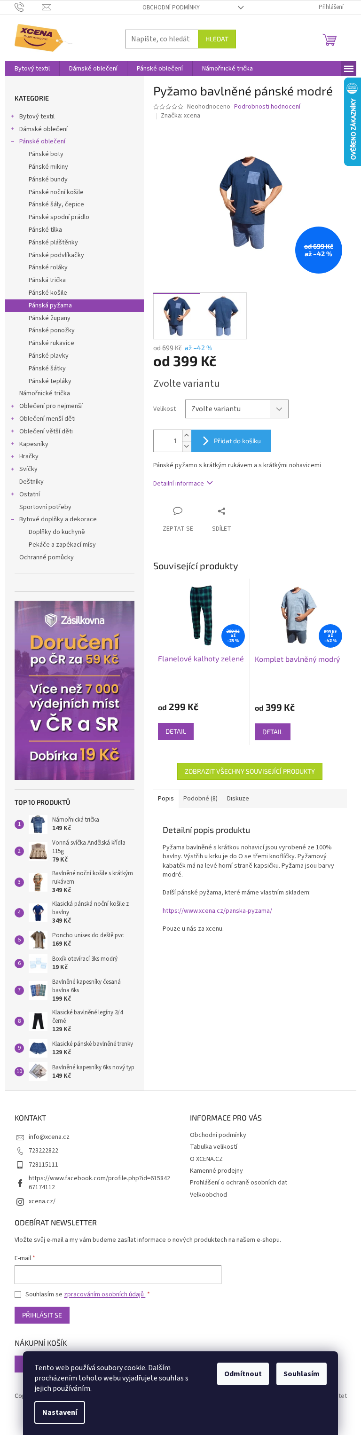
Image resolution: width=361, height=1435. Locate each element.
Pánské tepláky (50, 381)
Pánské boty (46, 154)
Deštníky (31, 481)
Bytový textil (37, 116)
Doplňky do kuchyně (57, 532)
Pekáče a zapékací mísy (62, 544)
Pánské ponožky (52, 330)
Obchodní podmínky (171, 7)
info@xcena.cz (49, 1137)
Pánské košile (48, 293)
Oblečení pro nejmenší (51, 406)
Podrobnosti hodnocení (267, 106)
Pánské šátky (47, 368)
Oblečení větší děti (46, 431)
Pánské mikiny (48, 167)
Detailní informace (178, 483)
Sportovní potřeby (45, 507)
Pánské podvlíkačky (56, 255)
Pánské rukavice (51, 343)
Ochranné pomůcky (46, 557)
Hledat (216, 39)
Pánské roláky (48, 267)
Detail (175, 731)
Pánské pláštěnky (53, 242)
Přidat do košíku (237, 441)
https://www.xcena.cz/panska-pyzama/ (217, 911)
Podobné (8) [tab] (200, 798)
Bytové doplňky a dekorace (58, 519)
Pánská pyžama (50, 305)
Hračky (29, 456)
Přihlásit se (42, 1315)
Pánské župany (50, 318)
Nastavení (59, 1412)
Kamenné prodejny (216, 1171)
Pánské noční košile (56, 192)
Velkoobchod (208, 1195)
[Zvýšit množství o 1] (186, 435)
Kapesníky (33, 444)
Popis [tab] (166, 798)
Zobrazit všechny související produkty (250, 771)
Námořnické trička (44, 393)
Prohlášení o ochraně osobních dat (238, 1182)
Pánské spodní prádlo (59, 217)
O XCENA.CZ (206, 1159)
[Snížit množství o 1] (186, 446)
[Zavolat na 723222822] (28, 7)
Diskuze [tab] (238, 798)
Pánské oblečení (42, 141)
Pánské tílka (45, 230)
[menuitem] (32, 68)
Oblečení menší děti (47, 418)
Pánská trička (47, 280)
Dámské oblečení (43, 129)
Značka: (180, 115)
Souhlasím (301, 1374)
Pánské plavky (49, 356)
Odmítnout (243, 1374)
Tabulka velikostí (213, 1147)
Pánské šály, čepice (56, 204)
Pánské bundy (48, 179)
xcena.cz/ (42, 1201)
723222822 (43, 1150)
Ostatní (29, 494)
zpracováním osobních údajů (104, 1294)
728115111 (43, 1164)
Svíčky (28, 469)
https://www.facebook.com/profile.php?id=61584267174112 (99, 1183)
